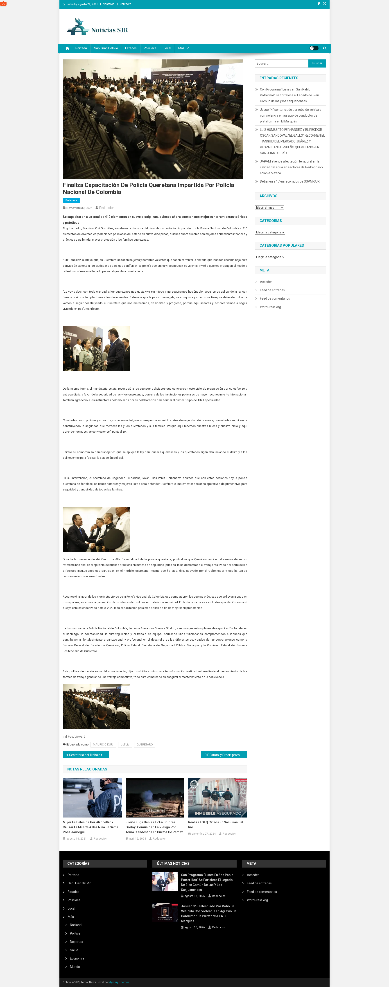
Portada (81, 48)
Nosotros (108, 4)
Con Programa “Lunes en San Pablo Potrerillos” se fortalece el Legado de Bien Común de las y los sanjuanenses (289, 95)
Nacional (76, 925)
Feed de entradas (272, 290)
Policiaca (150, 48)
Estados (131, 48)
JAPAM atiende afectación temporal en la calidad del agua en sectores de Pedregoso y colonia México (291, 167)
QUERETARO (145, 744)
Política (75, 933)
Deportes (76, 942)
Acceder (266, 282)
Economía (77, 958)
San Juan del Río (106, 48)
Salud (74, 950)
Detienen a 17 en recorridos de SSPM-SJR (290, 181)
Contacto (125, 4)
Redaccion (107, 208)
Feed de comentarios (275, 298)
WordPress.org (270, 307)
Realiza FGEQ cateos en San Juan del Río (215, 824)
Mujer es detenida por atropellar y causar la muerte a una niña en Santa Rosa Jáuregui (90, 827)
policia (125, 744)
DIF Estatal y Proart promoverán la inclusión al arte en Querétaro (226, 755)
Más (181, 48)
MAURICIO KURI (103, 744)
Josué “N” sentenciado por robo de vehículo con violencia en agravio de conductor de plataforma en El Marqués (290, 115)
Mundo (75, 967)
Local (167, 48)
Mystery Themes (119, 982)
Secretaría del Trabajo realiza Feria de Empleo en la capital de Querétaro (89, 755)
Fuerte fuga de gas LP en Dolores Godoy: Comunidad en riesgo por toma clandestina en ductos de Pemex (154, 827)
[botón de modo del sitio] (314, 48)
